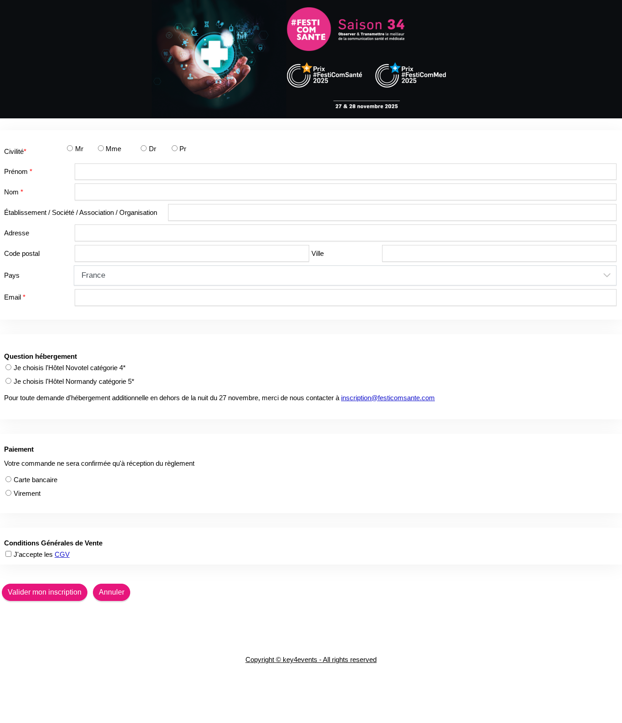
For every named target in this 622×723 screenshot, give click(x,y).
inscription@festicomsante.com (388, 398)
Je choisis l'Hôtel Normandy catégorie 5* (74, 381)
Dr (152, 149)
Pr (182, 149)
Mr (79, 149)
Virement (27, 493)
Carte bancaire (35, 480)
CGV (62, 554)
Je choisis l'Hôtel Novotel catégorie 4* (70, 368)
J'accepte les (42, 554)
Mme (113, 149)
